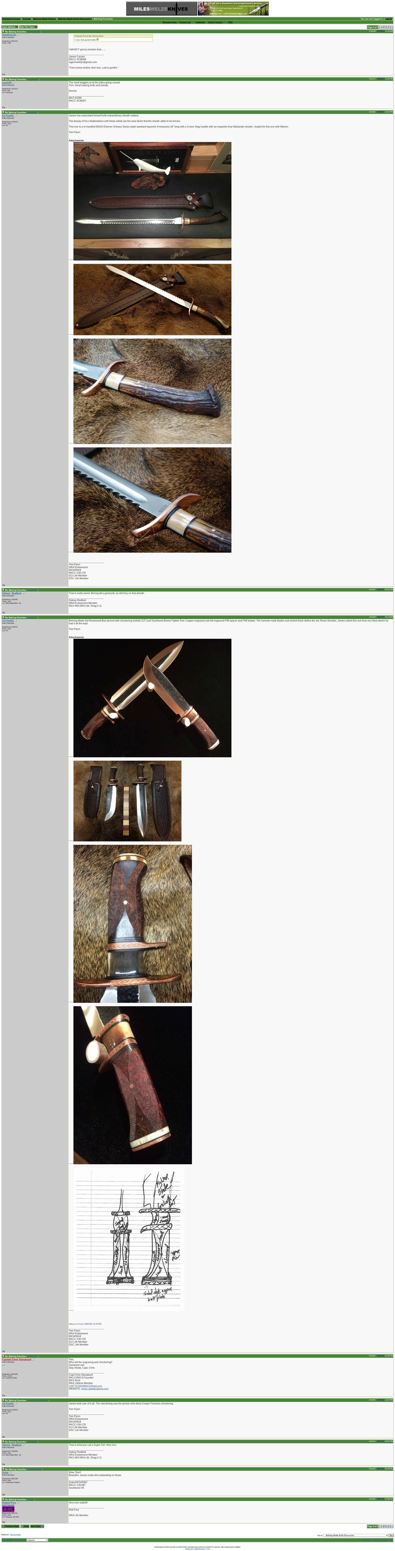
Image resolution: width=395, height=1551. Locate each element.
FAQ (230, 22)
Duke (5, 1472)
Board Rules (7, 1540)
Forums (27, 19)
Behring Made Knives (44, 19)
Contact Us (367, 1540)
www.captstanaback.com (94, 1388)
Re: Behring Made (33, 32)
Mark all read (20, 1540)
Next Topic (36, 1526)
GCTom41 (8, 115)
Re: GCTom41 (32, 112)
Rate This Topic (27, 27)
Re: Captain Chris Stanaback (38, 1400)
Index (26, 1526)
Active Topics (215, 22)
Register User (170, 22)
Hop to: (320, 1535)
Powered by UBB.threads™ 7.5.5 (197, 1549)
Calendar (200, 22)
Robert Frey (9, 1502)
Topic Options (9, 27)
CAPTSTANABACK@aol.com (85, 1386)
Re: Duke (30, 1500)
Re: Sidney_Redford (34, 1469)
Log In (388, 19)
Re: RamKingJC (33, 79)
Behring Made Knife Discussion (74, 19)
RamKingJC (9, 35)
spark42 (7, 82)
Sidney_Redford (11, 593)
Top (3, 74)
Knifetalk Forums (11, 19)
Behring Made (15, 1535)
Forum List (185, 22)
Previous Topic (11, 1526)
